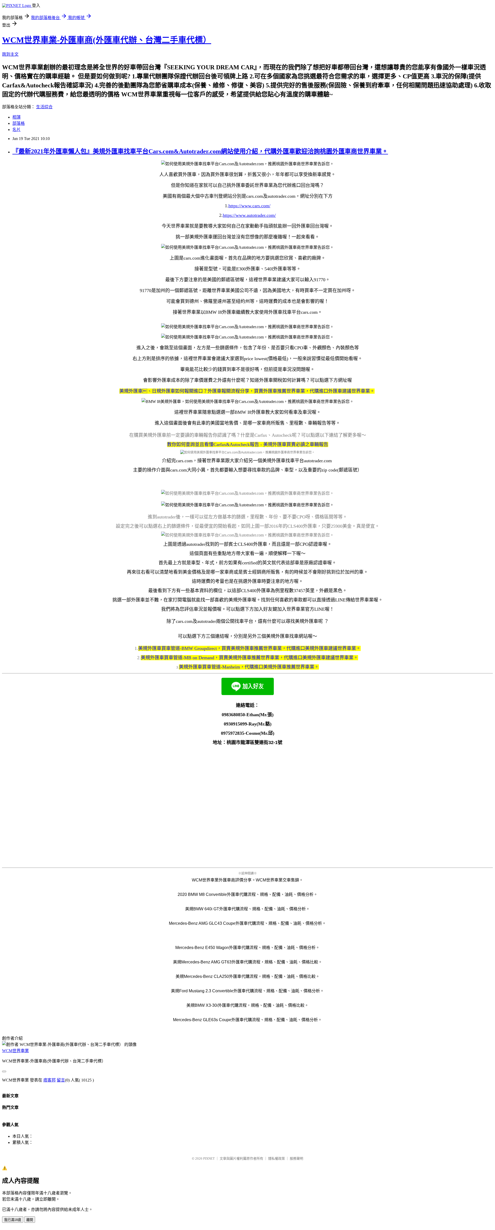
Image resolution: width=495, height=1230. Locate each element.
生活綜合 (44, 107)
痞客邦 (49, 1080)
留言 (61, 1080)
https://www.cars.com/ (249, 205)
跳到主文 (10, 54)
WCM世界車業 (15, 1051)
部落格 (18, 123)
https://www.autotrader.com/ (249, 215)
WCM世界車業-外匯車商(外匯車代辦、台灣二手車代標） (106, 40)
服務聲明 (296, 1158)
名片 (16, 129)
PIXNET (209, 1158)
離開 (29, 1220)
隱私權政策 (276, 1158)
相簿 (16, 117)
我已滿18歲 (12, 1220)
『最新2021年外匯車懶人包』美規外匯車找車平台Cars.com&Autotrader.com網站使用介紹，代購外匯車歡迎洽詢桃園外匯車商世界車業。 (200, 151)
